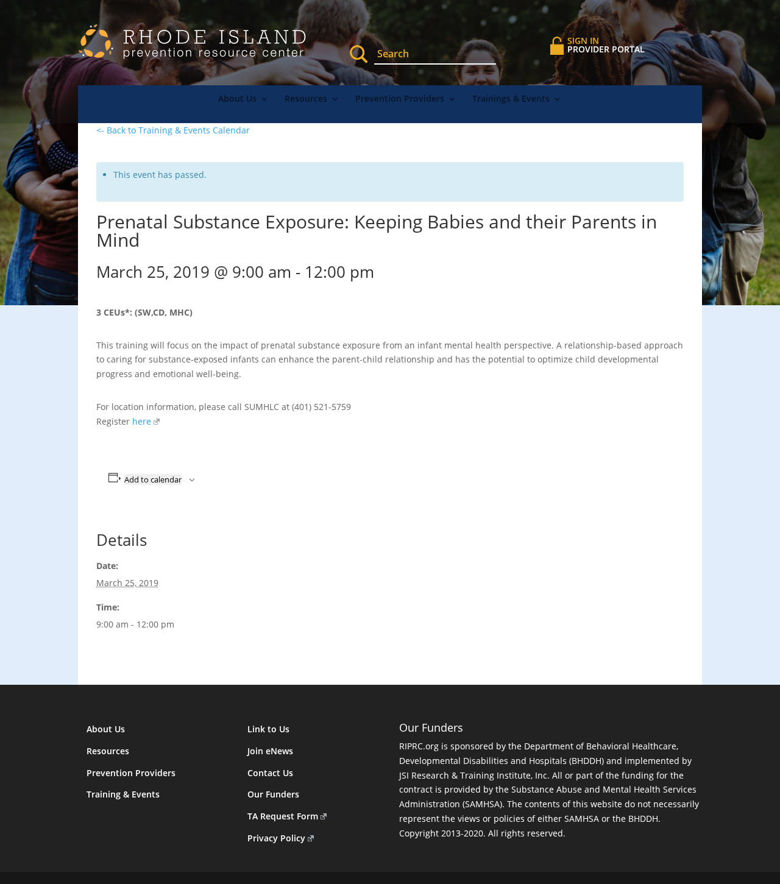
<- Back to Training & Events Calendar (173, 130)
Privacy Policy (276, 838)
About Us (237, 99)
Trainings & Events (511, 99)
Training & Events (123, 794)
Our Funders (273, 794)
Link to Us (268, 729)
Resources (306, 99)
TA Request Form (282, 816)
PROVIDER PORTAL (606, 45)
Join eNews (270, 751)
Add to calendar (153, 479)
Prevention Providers (399, 99)
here (141, 421)
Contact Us (270, 773)
